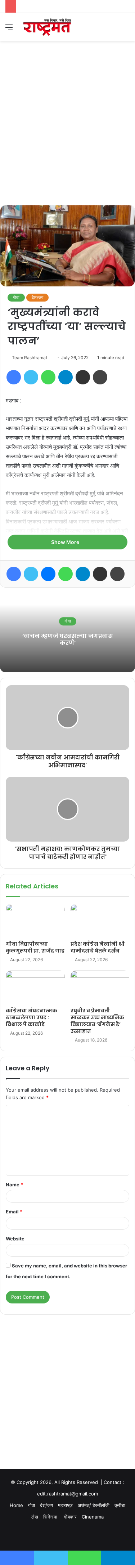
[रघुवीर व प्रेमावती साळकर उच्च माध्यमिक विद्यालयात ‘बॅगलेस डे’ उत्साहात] (100, 987)
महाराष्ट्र (65, 1505)
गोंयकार (70, 1517)
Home (16, 1505)
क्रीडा (119, 1505)
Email (14, 1211)
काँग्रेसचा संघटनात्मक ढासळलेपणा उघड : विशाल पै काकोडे (31, 1017)
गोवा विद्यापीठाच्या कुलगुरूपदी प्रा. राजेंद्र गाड (35, 947)
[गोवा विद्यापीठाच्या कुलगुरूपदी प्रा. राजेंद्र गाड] (35, 920)
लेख (34, 1517)
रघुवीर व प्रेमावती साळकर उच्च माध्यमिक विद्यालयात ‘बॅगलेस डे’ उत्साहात (97, 1021)
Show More (65, 542)
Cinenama (93, 1517)
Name (14, 1184)
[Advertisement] (67, 133)
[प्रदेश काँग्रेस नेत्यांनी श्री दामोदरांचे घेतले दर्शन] (100, 920)
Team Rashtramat (29, 357)
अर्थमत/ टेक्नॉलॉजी (93, 1505)
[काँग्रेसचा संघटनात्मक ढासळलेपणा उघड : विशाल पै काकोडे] (35, 987)
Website (15, 1238)
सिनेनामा (51, 1517)
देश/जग (37, 297)
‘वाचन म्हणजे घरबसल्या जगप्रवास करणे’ (67, 639)
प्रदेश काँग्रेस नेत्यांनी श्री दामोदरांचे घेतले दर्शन (98, 947)
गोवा (16, 297)
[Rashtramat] (47, 27)
